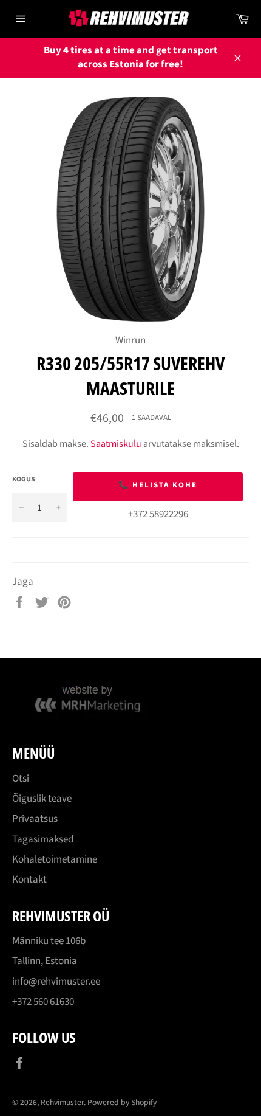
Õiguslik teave (42, 798)
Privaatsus (35, 818)
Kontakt (29, 879)
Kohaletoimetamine (54, 859)
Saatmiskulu (115, 443)
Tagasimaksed (42, 839)
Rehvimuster (62, 1102)
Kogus (23, 479)
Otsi (20, 778)
